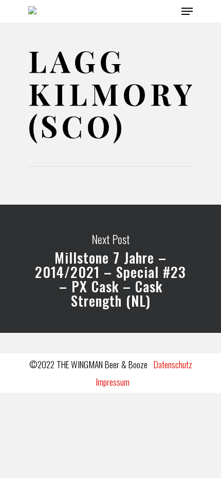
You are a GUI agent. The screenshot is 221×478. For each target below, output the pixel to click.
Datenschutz (173, 364)
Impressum (113, 381)
